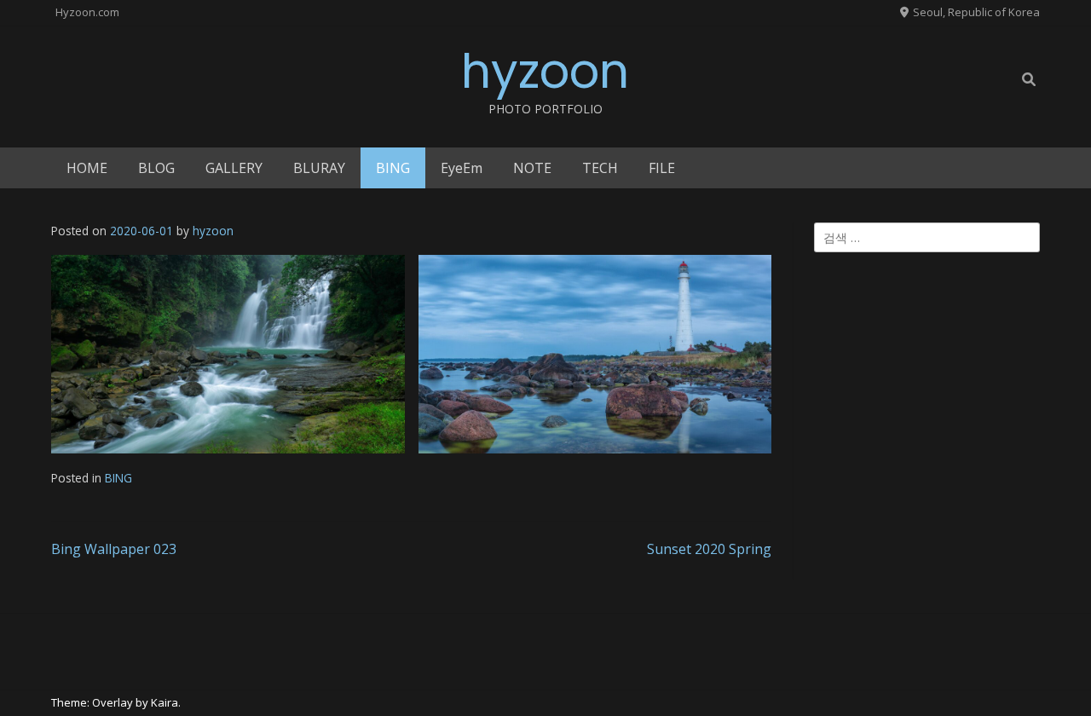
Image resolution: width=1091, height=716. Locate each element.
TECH (600, 168)
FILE (662, 168)
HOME (86, 168)
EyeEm (461, 168)
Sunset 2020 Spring (709, 549)
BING (393, 168)
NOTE (532, 168)
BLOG (156, 168)
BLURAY (319, 168)
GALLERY (234, 168)
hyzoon (545, 71)
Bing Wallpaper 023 (113, 549)
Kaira (164, 702)
